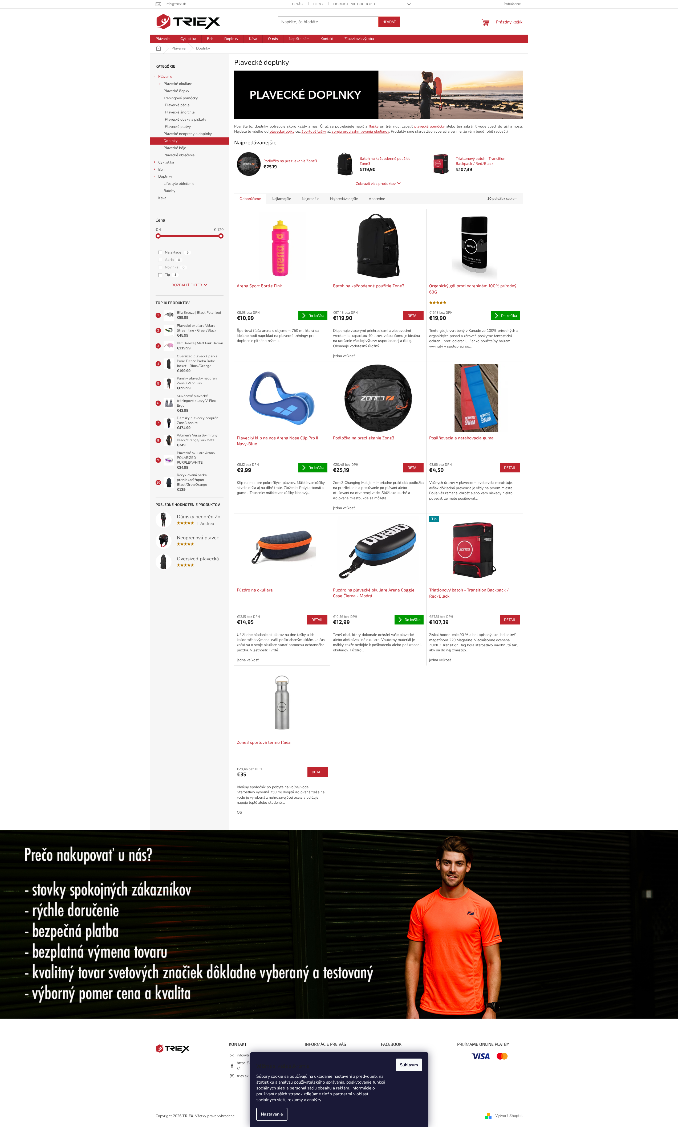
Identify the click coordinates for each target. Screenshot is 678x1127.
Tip (170, 274)
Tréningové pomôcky (181, 98)
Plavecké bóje (175, 147)
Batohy (169, 190)
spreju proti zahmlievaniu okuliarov (360, 131)
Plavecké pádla (177, 105)
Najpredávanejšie (344, 198)
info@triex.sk (247, 1055)
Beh (161, 169)
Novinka (175, 267)
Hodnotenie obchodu (354, 4)
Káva (162, 198)
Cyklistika (166, 162)
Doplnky (170, 140)
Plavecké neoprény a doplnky (188, 133)
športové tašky (314, 131)
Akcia (172, 259)
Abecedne (377, 198)
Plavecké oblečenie (179, 155)
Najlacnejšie (281, 198)
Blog (318, 4)
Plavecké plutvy (178, 126)
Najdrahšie (310, 198)
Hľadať (389, 21)
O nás (297, 4)
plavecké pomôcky (429, 126)
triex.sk (243, 1076)
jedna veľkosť (344, 355)
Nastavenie (272, 1114)
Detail (413, 315)
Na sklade (177, 252)
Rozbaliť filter (187, 285)
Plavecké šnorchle (179, 112)
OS (239, 812)
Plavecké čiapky (176, 90)
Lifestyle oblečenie (179, 183)
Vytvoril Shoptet (509, 1115)
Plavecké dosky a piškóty (185, 119)
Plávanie (165, 76)
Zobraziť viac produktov (376, 183)
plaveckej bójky (282, 131)
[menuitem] (162, 39)
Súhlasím (409, 1065)
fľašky (374, 126)
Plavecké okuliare (178, 83)
